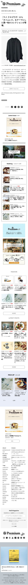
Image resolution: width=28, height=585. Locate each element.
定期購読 (5, 455)
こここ (19, 581)
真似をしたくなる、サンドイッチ (18, 458)
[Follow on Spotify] (18, 537)
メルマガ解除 (14, 526)
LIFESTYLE (5, 467)
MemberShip (6, 459)
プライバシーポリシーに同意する (14, 518)
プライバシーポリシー (14, 520)
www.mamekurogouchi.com (19, 65)
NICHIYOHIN (6, 484)
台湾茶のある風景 (15, 475)
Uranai (5, 491)
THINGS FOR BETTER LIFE (18, 450)
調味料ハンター (14, 469)
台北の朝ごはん (14, 477)
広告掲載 (5, 457)
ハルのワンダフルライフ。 (17, 455)
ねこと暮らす (14, 495)
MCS (22, 581)
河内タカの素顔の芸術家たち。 (18, 493)
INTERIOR (5, 475)
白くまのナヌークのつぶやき (17, 491)
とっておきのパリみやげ (16, 473)
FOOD (4, 471)
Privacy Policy (16, 582)
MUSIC (4, 486)
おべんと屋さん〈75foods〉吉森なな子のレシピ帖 (18, 488)
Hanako (24, 579)
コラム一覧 (13, 500)
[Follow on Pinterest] (21, 537)
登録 (14, 523)
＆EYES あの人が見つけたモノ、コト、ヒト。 (17, 452)
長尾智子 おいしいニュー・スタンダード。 (18, 483)
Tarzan (13, 581)
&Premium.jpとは (6, 450)
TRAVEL (5, 473)
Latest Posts (14, 318)
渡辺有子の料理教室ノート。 (17, 486)
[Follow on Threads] (9, 537)
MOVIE (4, 488)
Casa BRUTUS (11, 579)
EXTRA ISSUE (4, 498)
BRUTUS (6, 579)
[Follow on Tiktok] (15, 537)
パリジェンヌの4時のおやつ (17, 471)
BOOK (4, 490)
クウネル (6, 581)
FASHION (9, 9)
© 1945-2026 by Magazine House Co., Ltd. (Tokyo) (14, 577)
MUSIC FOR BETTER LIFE (18, 498)
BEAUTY (5, 477)
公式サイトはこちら (14, 88)
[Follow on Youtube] (12, 537)
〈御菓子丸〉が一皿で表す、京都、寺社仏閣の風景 (18, 465)
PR (3, 504)
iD (3, 482)
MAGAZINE (5, 495)
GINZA (21, 579)
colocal (16, 581)
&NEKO (4, 480)
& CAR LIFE (14, 496)
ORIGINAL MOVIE (5, 501)
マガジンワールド (6, 582)
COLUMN (5, 478)
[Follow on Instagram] (4, 537)
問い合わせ (5, 453)
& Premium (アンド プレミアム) (14, 4)
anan (3, 579)
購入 (12, 441)
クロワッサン (17, 579)
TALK (4, 493)
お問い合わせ (22, 582)
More (14, 313)
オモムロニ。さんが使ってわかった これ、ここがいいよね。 (18, 461)
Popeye (10, 581)
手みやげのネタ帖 (15, 480)
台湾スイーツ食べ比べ (16, 478)
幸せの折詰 (13, 467)
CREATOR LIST (5, 461)
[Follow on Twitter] (6, 537)
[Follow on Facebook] (24, 537)
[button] (4, 400)
